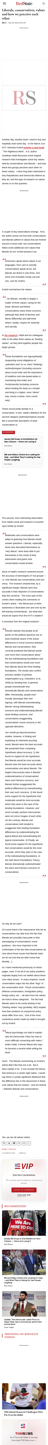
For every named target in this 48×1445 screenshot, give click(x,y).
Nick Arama (8, 1286)
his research (10, 335)
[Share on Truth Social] (9, 1143)
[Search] (43, 3)
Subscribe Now (24, 1195)
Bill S (4, 23)
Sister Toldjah (9, 1327)
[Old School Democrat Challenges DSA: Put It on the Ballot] (24, 1396)
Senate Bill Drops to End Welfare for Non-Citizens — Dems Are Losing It (22, 1239)
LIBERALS (22, 1153)
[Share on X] (4, 1143)
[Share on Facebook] (14, 1143)
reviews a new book (33, 147)
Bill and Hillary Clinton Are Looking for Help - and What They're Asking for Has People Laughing (23, 1280)
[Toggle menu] (4, 3)
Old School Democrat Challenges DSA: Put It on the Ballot (23, 1413)
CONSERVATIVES (8, 1153)
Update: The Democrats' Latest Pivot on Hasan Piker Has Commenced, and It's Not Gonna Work (23, 1321)
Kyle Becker (8, 1244)
